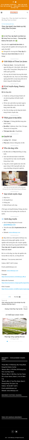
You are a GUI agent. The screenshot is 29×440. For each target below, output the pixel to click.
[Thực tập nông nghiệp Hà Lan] (14, 326)
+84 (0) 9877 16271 (12, 386)
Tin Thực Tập (14, 7)
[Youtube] (15, 2)
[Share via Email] (19, 297)
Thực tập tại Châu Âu (6, 6)
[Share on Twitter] (16, 297)
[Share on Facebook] (14, 297)
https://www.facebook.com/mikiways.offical (14, 276)
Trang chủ (5, 18)
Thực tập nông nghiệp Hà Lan (14, 337)
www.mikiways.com (14, 232)
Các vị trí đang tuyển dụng (8, 4)
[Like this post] (11, 297)
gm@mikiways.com (11, 388)
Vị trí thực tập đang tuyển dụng (8, 23)
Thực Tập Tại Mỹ (22, 4)
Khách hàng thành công (21, 6)
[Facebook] (13, 2)
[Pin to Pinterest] (17, 297)
